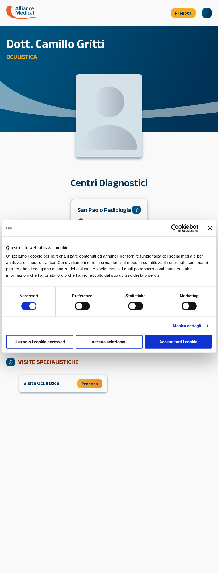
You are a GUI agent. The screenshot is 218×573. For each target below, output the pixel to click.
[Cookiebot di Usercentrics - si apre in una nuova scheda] (175, 228)
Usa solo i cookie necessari (40, 341)
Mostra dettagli (187, 325)
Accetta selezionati (109, 341)
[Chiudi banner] (210, 228)
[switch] (82, 306)
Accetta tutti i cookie (178, 341)
